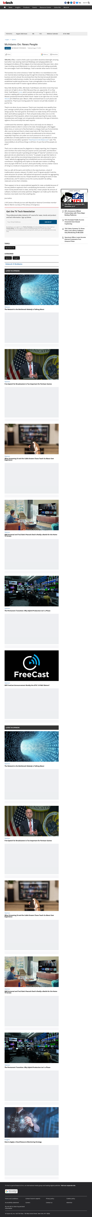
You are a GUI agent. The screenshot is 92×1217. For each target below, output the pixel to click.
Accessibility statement (12, 1202)
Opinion (14, 39)
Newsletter (55, 54)
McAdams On (9, 248)
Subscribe (57, 7)
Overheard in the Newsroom (38, 140)
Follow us (45, 54)
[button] (86, 3)
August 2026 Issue (21, 34)
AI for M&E (66, 34)
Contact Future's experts (33, 1198)
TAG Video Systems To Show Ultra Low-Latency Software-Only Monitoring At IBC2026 (74, 230)
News (10, 7)
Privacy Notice (10, 228)
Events (34, 7)
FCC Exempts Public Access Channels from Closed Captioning (74, 222)
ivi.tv (20, 92)
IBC (33, 34)
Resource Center (45, 7)
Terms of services (28, 227)
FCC (41, 34)
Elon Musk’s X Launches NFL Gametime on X (75, 205)
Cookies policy (70, 1198)
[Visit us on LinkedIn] (71, 3)
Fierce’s (7, 99)
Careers (28, 1202)
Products (26, 7)
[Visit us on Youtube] (74, 3)
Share (9, 54)
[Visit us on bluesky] (77, 3)
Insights (17, 7)
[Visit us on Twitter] (68, 3)
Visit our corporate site (68, 1185)
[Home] (4, 7)
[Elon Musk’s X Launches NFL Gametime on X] (74, 200)
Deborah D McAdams (19, 48)
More (66, 7)
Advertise (69, 1202)
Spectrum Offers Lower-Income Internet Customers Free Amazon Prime (75, 239)
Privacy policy (50, 1198)
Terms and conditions (11, 1198)
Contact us (49, 1202)
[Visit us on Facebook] (65, 3)
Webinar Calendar (52, 34)
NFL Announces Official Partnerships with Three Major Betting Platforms (75, 213)
